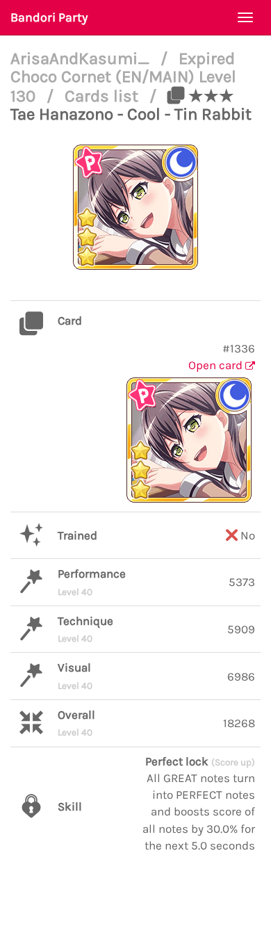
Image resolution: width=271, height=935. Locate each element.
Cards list (103, 96)
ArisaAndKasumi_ (82, 58)
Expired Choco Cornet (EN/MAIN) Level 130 (123, 77)
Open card (216, 365)
